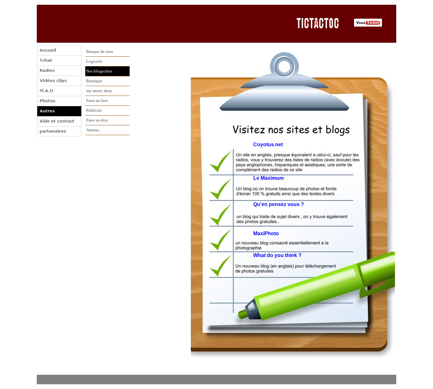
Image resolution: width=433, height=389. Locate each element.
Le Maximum (268, 178)
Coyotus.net (268, 144)
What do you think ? (277, 255)
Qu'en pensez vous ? (278, 204)
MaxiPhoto (266, 233)
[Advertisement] (164, 23)
